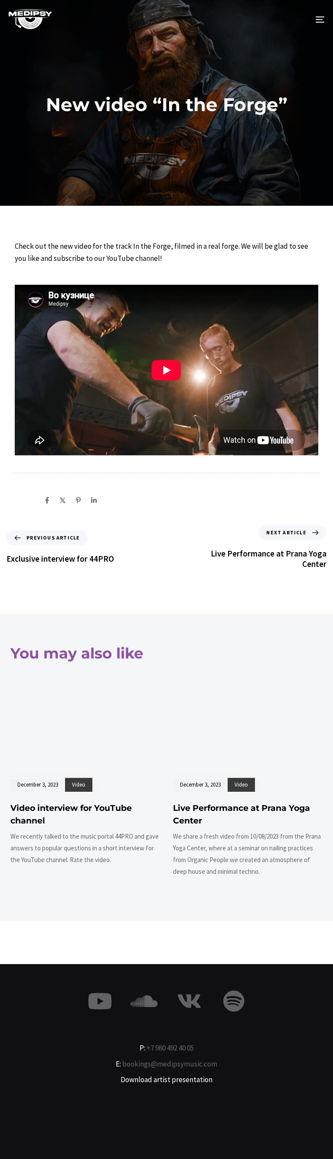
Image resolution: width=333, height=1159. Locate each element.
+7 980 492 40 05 (170, 1048)
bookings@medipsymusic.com (169, 1064)
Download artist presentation (166, 1079)
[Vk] (189, 1001)
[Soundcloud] (144, 1001)
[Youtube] (100, 1001)
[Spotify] (234, 1001)
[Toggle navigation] (271, 19)
